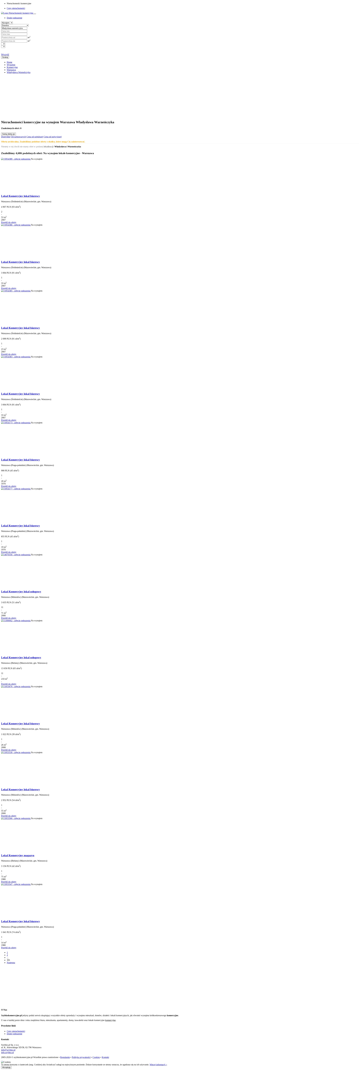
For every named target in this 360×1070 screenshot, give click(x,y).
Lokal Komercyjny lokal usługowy (21, 591)
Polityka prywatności (81, 1057)
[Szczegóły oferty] (16, 159)
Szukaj (5, 57)
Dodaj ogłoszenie (14, 1034)
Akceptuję (6, 1067)
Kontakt (105, 1057)
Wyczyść (5, 54)
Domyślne (5, 137)
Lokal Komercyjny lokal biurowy (20, 196)
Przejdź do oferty (8, 222)
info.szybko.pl (7, 1052)
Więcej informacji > (158, 1064)
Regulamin (65, 1057)
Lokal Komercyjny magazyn (17, 855)
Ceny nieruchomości (16, 8)
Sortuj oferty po (8, 134)
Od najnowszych (18, 137)
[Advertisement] (85, 95)
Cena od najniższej (34, 137)
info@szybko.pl (8, 1050)
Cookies (96, 1057)
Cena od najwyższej (53, 137)
